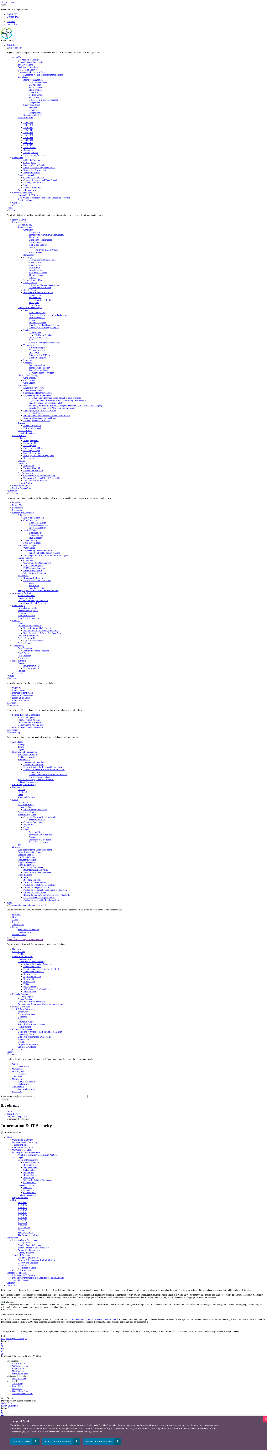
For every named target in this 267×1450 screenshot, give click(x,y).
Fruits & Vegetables (32, 543)
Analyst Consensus (26, 1014)
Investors (11, 937)
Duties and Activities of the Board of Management (40, 1032)
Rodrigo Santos (36, 95)
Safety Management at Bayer (14, 1338)
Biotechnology (35, 533)
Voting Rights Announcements (31, 1024)
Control (21, 1042)
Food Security (18, 605)
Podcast (21, 671)
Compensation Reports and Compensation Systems (40, 1004)
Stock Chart (23, 1012)
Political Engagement (27, 782)
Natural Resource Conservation (37, 580)
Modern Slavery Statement (35, 809)
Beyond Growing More (28, 608)
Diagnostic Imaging (37, 358)
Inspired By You (25, 225)
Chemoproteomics (37, 350)
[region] (133, 1433)
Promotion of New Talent (40, 840)
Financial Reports (20, 994)
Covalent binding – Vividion (41, 373)
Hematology (28, 255)
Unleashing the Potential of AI (31, 725)
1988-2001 (28, 140)
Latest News (17, 1386)
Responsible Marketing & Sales (37, 872)
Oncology (27, 257)
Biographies (28, 150)
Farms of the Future (26, 595)
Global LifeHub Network (34, 603)
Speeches (16, 922)
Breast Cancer (35, 262)
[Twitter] (2, 1346)
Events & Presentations (22, 956)
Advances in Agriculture (23, 593)
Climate (21, 789)
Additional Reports (26, 757)
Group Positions (25, 875)
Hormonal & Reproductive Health (38, 292)
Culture (26, 827)
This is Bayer (12, 45)
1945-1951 (28, 132)
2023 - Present (29, 147)
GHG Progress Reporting (34, 573)
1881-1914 (28, 125)
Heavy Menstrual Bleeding (41, 300)
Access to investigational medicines (44, 342)
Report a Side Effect (21, 485)
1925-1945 (28, 130)
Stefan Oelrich (35, 90)
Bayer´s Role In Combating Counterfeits (41, 630)
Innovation (22, 463)
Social (15, 799)
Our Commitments (26, 473)
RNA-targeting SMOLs (39, 355)
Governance (17, 847)
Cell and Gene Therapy (28, 375)
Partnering (27, 360)
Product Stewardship (27, 638)
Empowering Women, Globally (37, 395)
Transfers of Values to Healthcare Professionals (44, 769)
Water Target (29, 548)
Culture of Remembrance (34, 822)
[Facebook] (2, 1343)
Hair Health (28, 458)
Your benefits (18, 1086)
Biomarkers (34, 320)
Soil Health (34, 585)
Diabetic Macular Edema (40, 287)
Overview (16, 502)
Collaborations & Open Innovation (33, 600)
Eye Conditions (30, 282)
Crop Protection (30, 520)
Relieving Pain (29, 445)
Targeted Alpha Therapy (39, 368)
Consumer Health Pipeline (29, 722)
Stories (15, 919)
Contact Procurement (27, 190)
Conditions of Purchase (33, 177)
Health (10, 208)
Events (21, 663)
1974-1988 (28, 137)
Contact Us (12, 24)
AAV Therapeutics (37, 312)
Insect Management (37, 528)
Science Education (37, 819)
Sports (26, 829)
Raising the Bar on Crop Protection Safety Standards (46, 895)
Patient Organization (32, 425)
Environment (18, 787)
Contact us (17, 1091)
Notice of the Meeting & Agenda (37, 964)
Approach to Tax (25, 1039)
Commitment (34, 772)
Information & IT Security (29, 195)
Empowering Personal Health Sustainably (41, 478)
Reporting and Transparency (24, 752)
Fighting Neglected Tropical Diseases (39, 410)
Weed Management (37, 523)
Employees (23, 802)
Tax (19, 845)
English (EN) (12, 14)
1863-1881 (28, 122)
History (21, 120)
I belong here (23, 1084)
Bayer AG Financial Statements (31, 1001)
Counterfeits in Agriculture (29, 625)
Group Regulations (26, 865)
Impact (21, 749)
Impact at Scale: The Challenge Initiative (47, 403)
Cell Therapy (29, 380)
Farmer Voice (18, 505)
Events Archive (24, 932)
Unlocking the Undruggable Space (44, 327)
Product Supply (24, 643)
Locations (11, 21)
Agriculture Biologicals (33, 518)
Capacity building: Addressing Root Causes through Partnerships (57, 400)
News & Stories (25, 430)
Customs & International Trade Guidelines (41, 180)
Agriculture (12, 491)
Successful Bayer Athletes (40, 835)
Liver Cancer (34, 267)
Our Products (18, 1371)
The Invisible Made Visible (46, 250)
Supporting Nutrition (32, 453)
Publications (17, 508)
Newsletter (17, 1388)
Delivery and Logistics (33, 182)
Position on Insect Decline (34, 892)
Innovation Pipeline (26, 598)
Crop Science (18, 1368)
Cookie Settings (21, 1441)
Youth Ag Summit (31, 668)
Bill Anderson (35, 85)
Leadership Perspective (33, 388)
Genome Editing (36, 535)
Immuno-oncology (37, 365)
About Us (16, 57)
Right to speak (29, 974)
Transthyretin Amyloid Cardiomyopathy (46, 235)
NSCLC (32, 277)
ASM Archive (29, 991)
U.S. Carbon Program (33, 565)
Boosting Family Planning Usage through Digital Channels (55, 398)
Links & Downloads (27, 1047)
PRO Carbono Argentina (34, 568)
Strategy (21, 744)
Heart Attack (34, 232)
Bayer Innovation (31, 666)
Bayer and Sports (36, 832)
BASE (26, 877)
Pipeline (26, 330)
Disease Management (38, 525)
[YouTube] (2, 1348)
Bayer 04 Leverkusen (38, 842)
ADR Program (24, 1027)
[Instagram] (2, 1353)
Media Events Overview (28, 929)
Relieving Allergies (31, 450)
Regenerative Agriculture (23, 513)
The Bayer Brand (25, 65)
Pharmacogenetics (37, 317)
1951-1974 (28, 135)
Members (33, 107)
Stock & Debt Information (23, 1009)
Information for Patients (22, 693)
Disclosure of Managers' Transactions (34, 1037)
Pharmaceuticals (19, 222)
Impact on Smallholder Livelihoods (44, 553)
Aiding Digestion (31, 440)
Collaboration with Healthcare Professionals (48, 774)
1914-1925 (28, 127)
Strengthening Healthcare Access (37, 393)
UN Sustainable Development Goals (39, 897)
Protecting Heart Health (33, 448)
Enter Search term (9, 1096)
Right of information (32, 976)
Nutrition (22, 613)
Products (21, 460)
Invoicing (27, 185)
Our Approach (29, 162)
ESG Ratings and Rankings (24, 784)
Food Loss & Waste (26, 615)
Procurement (17, 157)
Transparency (24, 423)
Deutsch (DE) (13, 17)
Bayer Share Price (20, 1391)
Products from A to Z (21, 700)
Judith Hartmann (36, 87)
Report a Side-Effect (21, 698)
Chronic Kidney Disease (34, 280)
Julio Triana (34, 97)
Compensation (35, 102)
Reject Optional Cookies (58, 1441)
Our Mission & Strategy (28, 60)
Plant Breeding (35, 538)
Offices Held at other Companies (43, 100)
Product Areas (18, 690)
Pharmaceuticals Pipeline (29, 720)
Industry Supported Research (36, 651)
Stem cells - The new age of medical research (49, 315)
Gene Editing (29, 383)
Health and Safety (26, 804)
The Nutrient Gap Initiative (35, 480)
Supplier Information (27, 175)
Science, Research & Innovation (26, 715)
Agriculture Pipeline (26, 717)
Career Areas (23, 1066)
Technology (28, 345)
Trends (26, 310)
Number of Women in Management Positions (43, 75)
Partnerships (28, 465)
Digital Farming (30, 540)
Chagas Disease (36, 413)
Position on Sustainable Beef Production (41, 900)
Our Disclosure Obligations (41, 777)
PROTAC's (34, 353)
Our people (17, 1079)
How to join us (18, 1071)
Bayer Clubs (28, 824)
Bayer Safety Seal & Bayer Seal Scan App (42, 633)
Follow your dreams (26, 1081)
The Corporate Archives (33, 155)
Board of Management (33, 80)
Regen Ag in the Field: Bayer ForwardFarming (38, 590)
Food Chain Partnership (28, 618)
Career (10, 1052)
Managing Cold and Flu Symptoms (38, 455)
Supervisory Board (31, 105)
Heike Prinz (34, 92)
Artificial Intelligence (38, 348)
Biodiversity (23, 575)
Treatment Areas (25, 227)
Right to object (29, 979)
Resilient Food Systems (28, 610)
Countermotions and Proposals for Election (42, 969)
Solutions (22, 438)
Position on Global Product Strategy (39, 885)
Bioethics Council (26, 855)
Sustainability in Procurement (31, 160)
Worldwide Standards (43, 335)
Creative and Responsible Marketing (39, 475)
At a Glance (17, 742)
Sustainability (24, 385)
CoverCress (28, 560)
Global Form (6, 1403)
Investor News (18, 951)
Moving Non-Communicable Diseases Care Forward (46, 415)
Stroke (32, 247)
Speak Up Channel (26, 200)
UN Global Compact (27, 857)
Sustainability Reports (27, 754)
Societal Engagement (27, 814)
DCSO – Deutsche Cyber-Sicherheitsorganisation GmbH (93, 1319)
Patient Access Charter (33, 390)
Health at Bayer (19, 220)
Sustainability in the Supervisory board (35, 850)
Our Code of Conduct (27, 70)
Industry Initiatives (31, 172)
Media (9, 902)
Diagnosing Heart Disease (40, 240)
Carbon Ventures (25, 558)
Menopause (34, 302)
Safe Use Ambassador (33, 640)
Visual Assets (18, 924)
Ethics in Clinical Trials (39, 337)
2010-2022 (28, 145)
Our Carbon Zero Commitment (37, 563)
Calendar (16, 203)
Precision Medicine (37, 322)
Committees (34, 110)
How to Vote (29, 981)
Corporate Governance (22, 1029)
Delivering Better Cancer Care (36, 420)
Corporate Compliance (22, 193)
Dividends (22, 1017)
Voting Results (29, 986)
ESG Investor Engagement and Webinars (36, 779)
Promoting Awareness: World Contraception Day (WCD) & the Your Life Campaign (66, 405)
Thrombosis (34, 237)
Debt (20, 1019)
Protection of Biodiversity (34, 882)
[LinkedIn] (2, 1351)
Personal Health (19, 435)
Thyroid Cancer (36, 275)
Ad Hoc (21, 954)
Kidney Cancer (35, 265)
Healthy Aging (29, 290)
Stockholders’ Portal (32, 966)
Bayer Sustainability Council (30, 852)
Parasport (33, 837)
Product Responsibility (28, 635)
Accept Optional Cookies (99, 1441)
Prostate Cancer (36, 270)
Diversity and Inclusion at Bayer (32, 72)
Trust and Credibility (32, 468)
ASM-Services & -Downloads (36, 989)
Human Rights (24, 807)
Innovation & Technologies (30, 307)
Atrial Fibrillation (36, 252)
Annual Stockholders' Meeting (31, 961)
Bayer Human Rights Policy (35, 870)
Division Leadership (32, 115)
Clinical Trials (35, 332)
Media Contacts (19, 934)
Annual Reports (25, 999)
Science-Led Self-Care (33, 470)
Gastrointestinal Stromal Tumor (42, 260)
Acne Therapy (35, 305)
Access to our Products (28, 812)
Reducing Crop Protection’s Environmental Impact (45, 555)
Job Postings (17, 1383)
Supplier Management (27, 862)
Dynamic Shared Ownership (30, 62)
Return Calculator (25, 1022)
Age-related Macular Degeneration (44, 285)
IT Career (22, 1074)
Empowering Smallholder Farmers (38, 550)
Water (31, 583)
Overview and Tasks (38, 82)
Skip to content (7, 2)
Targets (21, 747)
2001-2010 (28, 142)
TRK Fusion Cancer (38, 272)
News (14, 917)
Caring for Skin (30, 443)
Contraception (35, 295)
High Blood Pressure (38, 245)
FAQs (26, 984)
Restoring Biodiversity (33, 578)
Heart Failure (34, 242)
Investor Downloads (21, 1007)
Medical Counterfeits (21, 488)
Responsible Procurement (34, 170)
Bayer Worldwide (25, 117)
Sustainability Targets (27, 545)
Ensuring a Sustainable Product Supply (40, 418)
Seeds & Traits (29, 530)
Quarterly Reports (26, 996)
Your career (17, 1076)
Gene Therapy (29, 378)
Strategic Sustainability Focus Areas (39, 167)
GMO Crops (23, 653)
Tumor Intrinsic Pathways (40, 370)
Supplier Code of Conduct (34, 165)
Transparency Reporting (33, 762)
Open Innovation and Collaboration (27, 727)
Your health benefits (26, 1089)
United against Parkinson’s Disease (44, 325)
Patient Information (26, 433)
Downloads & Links (32, 187)
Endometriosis (35, 297)
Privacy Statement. (93, 1432)
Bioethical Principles (32, 880)
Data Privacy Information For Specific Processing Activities (44, 198)
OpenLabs (22, 658)
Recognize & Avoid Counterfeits (37, 628)
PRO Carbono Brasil (32, 570)
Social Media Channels (22, 1393)
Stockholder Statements (33, 971)
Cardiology (28, 230)
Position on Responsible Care (36, 887)
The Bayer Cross (30, 152)
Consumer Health (20, 1366)
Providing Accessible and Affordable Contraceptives (52, 408)
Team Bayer (23, 77)
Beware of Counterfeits (22, 695)
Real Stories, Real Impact (29, 67)
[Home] (6, 38)
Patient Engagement (32, 428)
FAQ (31, 340)
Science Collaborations (33, 764)
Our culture (17, 1069)
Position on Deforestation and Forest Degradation (45, 890)
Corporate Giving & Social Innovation (40, 817)
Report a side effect (9, 1406)
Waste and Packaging (27, 797)
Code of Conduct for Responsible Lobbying (42, 767)
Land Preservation (37, 588)
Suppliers (22, 623)
